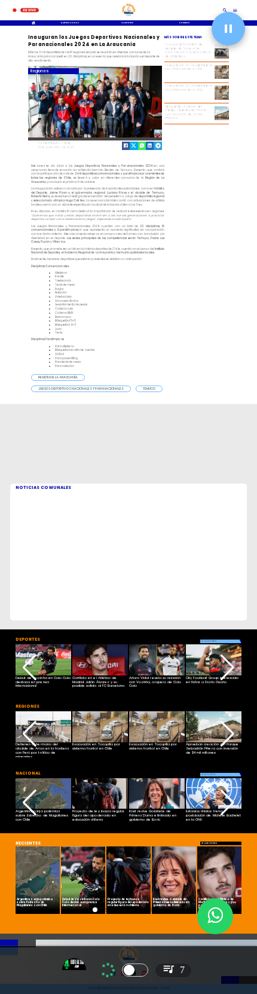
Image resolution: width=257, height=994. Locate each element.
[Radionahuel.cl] (225, 10)
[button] (58, 377)
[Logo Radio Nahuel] (128, 17)
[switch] (135, 970)
